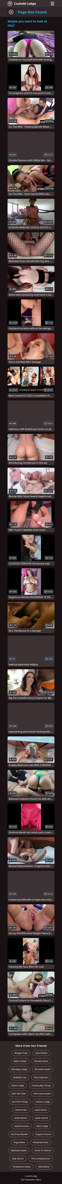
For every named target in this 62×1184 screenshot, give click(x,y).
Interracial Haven (42, 1093)
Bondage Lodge (19, 1069)
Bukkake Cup (19, 1077)
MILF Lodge (42, 1126)
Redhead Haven (19, 1150)
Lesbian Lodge (43, 1101)
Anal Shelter (41, 1053)
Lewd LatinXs (41, 1117)
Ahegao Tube (21, 1053)
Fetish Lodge (17, 1085)
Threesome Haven (21, 1166)
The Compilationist (40, 1158)
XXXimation (44, 1166)
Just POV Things (20, 1101)
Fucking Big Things (41, 1085)
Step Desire (18, 1158)
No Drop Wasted (19, 1134)
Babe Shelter (20, 1061)
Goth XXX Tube (18, 1093)
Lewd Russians (21, 1126)
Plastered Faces (41, 1142)
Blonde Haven (41, 1061)
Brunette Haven (43, 1069)
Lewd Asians (40, 1109)
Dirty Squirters (41, 1077)
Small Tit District (42, 1150)
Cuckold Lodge (25, 4)
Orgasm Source (43, 1134)
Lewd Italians (20, 1117)
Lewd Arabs (21, 1109)
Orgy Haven (19, 1142)
